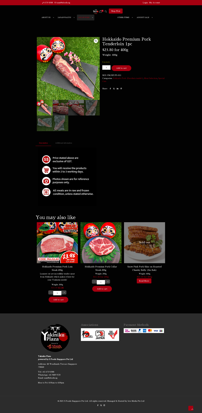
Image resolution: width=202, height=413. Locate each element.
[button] (96, 41)
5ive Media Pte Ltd (136, 401)
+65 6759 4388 (48, 372)
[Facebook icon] (98, 405)
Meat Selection (150, 78)
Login (145, 3)
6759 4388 (48, 3)
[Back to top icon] (190, 408)
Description (43, 143)
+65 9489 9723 (54, 375)
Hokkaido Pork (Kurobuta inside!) (128, 78)
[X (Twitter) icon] (101, 405)
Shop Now (115, 11)
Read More (144, 281)
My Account (154, 3)
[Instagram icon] (104, 405)
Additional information (63, 143)
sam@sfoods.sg (63, 3)
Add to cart (121, 68)
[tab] (43, 143)
